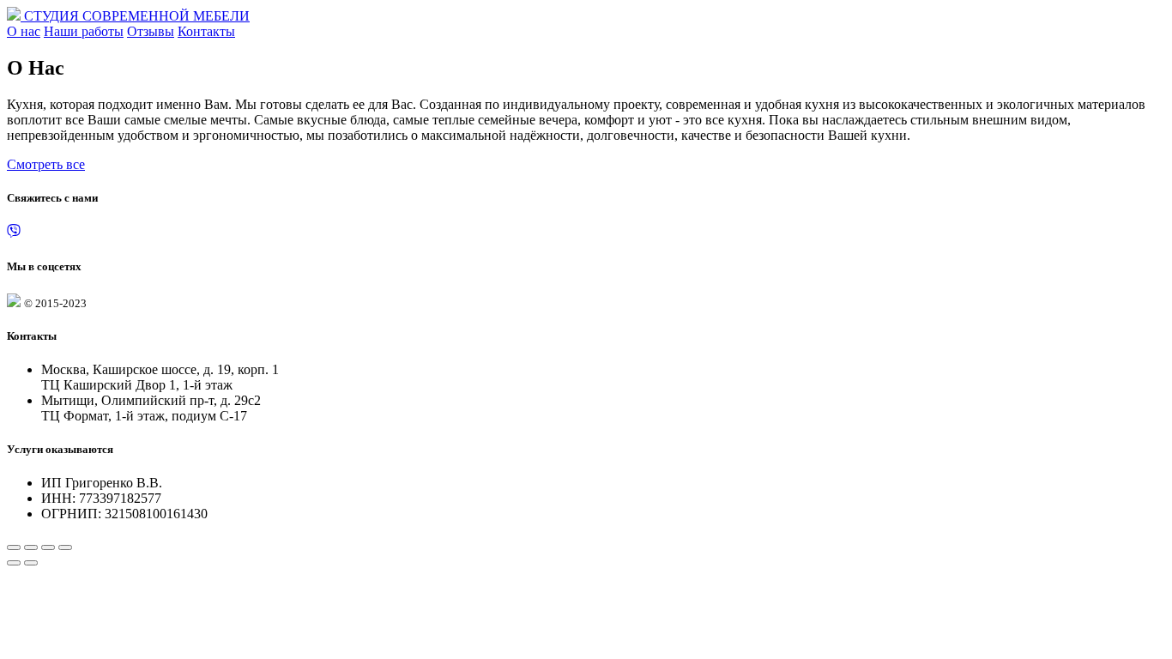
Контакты (206, 31)
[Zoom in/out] (65, 547)
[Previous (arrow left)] (14, 562)
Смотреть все (46, 164)
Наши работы (84, 31)
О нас (23, 31)
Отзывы (150, 31)
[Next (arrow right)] (31, 562)
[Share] (31, 547)
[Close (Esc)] (14, 547)
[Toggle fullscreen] (48, 547)
